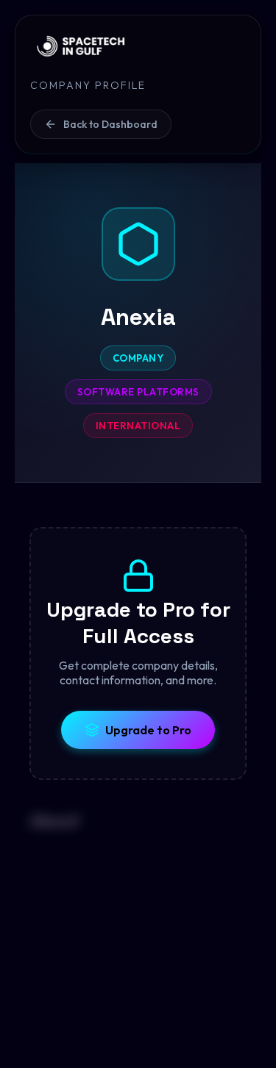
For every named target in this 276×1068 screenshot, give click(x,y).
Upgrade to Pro (148, 730)
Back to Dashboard (110, 124)
